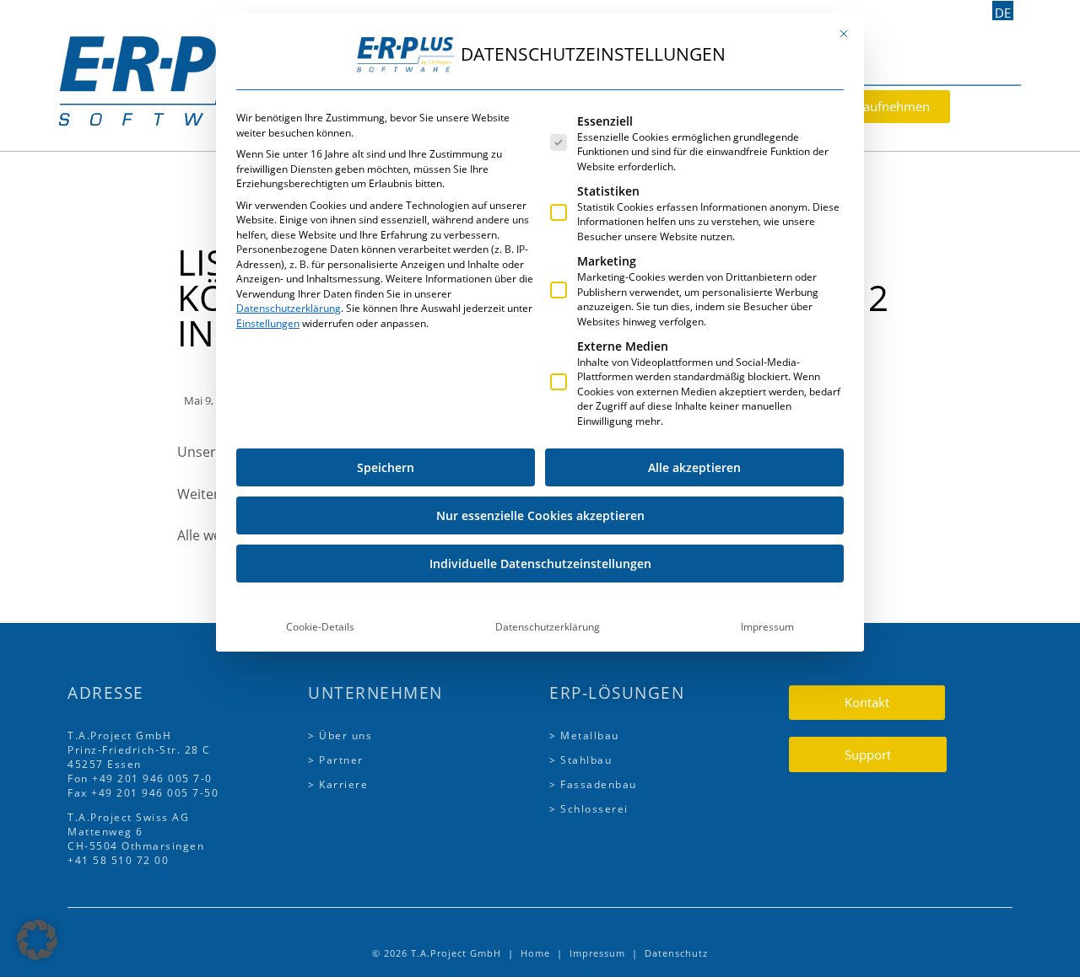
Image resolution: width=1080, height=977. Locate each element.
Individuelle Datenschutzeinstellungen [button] (540, 564)
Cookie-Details (320, 627)
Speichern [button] (385, 467)
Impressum (767, 627)
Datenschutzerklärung (288, 308)
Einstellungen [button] (268, 323)
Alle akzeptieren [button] (694, 467)
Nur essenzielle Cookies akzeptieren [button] (540, 515)
